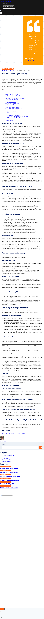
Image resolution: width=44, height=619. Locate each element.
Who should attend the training (12, 99)
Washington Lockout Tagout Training (9, 480)
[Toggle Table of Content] (2, 92)
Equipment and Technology (8, 457)
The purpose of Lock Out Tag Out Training (14, 95)
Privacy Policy (28, 597)
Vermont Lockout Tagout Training (9, 488)
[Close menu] (0, 611)
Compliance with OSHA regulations (13, 107)
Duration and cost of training (12, 111)
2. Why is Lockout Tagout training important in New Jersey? (17, 116)
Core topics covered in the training (13, 100)
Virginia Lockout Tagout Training (8, 484)
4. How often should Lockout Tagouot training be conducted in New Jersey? (20, 118)
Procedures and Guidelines (8, 5)
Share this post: (10, 120)
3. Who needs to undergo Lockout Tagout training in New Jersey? (18, 117)
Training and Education (8, 6)
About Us (27, 599)
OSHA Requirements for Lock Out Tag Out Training (15, 98)
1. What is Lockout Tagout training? (13, 115)
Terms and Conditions (29, 595)
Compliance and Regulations (9, 8)
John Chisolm (5, 76)
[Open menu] (1, 13)
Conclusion (7, 112)
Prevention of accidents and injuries (13, 106)
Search (4, 444)
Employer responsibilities (11, 102)
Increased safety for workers (12, 104)
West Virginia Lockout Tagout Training (10, 476)
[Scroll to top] (1, 609)
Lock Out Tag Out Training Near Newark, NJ (13, 108)
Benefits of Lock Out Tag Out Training (12, 103)
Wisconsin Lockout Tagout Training (9, 472)
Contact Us (27, 598)
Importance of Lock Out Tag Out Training (14, 96)
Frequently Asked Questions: (10, 113)
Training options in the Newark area (13, 109)
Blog (26, 601)
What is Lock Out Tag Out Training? (11, 94)
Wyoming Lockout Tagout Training (9, 468)
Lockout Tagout (6, 3)
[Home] (2, 70)
